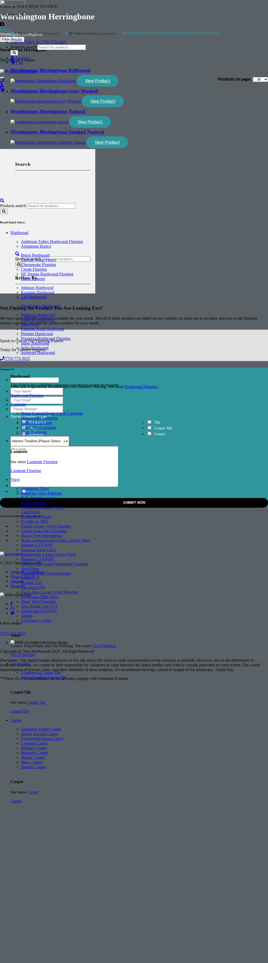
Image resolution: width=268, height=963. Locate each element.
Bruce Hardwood (35, 255)
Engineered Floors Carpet (42, 738)
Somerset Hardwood (38, 352)
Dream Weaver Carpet (39, 734)
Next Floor (30, 324)
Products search (23, 47)
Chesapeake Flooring (38, 264)
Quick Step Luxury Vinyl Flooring (49, 592)
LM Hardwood (33, 297)
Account (21, 58)
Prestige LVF (32, 582)
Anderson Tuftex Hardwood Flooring (52, 241)
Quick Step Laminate (38, 427)
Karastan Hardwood (37, 292)
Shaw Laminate (34, 432)
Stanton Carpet (33, 767)
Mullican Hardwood (37, 319)
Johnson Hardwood (37, 287)
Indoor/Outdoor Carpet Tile (43, 677)
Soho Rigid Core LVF (39, 606)
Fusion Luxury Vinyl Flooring (46, 526)
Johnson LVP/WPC (37, 545)
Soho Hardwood (34, 348)
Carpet (15, 720)
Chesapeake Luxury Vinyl (42, 507)
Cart (19, 62)
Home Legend (33, 278)
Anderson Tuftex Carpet (41, 729)
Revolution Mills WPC (40, 597)
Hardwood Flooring (141, 386)
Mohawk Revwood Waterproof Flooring (54, 564)
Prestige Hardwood (37, 333)
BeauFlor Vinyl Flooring (41, 493)
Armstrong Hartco (36, 246)
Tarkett (26, 615)
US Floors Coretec (36, 620)
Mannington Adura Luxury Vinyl (48, 554)
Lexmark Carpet (34, 743)
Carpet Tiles (20, 663)
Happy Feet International (41, 535)
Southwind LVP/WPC (39, 611)
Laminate (18, 404)
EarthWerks (30, 512)
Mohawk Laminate (36, 422)
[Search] (14, 53)
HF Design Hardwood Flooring (47, 274)
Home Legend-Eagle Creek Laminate (52, 413)
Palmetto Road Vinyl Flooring (46, 573)
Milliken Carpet (34, 748)
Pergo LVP (30, 578)
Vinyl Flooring (104, 646)
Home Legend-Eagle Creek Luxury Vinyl (55, 540)
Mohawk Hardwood (38, 315)
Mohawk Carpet (34, 752)
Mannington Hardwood (40, 306)
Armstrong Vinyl (35, 488)
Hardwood (19, 232)
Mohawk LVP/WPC (38, 559)
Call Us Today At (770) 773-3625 (38, 42)
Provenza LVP (33, 587)
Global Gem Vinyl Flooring (44, 531)
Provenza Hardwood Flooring (45, 338)
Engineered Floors (36, 516)
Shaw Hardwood (35, 343)
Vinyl (15, 479)
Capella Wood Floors (38, 260)
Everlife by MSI (34, 521)
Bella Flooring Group (39, 498)
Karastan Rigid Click (38, 549)
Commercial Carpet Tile (40, 672)
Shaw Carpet (31, 762)
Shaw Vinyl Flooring (38, 601)
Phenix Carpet (32, 757)
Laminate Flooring (42, 462)
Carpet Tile (36, 702)
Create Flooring (34, 269)
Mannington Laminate (39, 418)
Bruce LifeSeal (33, 502)
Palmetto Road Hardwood (42, 329)
